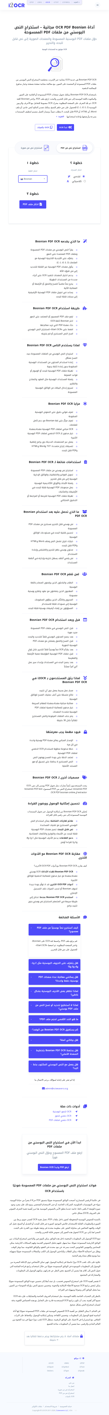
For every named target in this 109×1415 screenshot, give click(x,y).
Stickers (50, 1370)
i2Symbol (65, 1367)
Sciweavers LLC (62, 1410)
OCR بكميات (43, 127)
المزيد (61, 116)
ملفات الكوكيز (37, 1406)
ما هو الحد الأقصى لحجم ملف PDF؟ (54, 1019)
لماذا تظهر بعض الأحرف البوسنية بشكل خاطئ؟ (54, 993)
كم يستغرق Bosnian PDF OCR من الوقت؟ (54, 1029)
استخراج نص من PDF (66, 1393)
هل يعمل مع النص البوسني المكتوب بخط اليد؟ (54, 1066)
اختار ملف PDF (31, 204)
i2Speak (81, 1370)
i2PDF (32, 2)
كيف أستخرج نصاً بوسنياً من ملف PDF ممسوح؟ (54, 929)
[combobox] (32, 179)
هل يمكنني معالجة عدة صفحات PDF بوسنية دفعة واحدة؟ (54, 979)
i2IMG (39, 2)
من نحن (71, 1383)
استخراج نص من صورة (66, 1389)
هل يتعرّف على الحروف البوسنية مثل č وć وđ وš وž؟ (54, 965)
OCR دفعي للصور (63, 1116)
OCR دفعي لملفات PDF (60, 1120)
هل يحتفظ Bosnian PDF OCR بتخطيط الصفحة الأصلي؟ (54, 1052)
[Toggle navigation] (97, 5)
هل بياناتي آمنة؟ (54, 1040)
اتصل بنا (71, 1386)
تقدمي (76, 176)
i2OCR (47, 2)
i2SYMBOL (66, 2)
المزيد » (77, 2)
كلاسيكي (76, 181)
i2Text (82, 1367)
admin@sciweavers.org (56, 1088)
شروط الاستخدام (51, 1406)
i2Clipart (50, 1367)
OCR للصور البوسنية (62, 1112)
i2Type (66, 1370)
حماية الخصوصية (66, 1406)
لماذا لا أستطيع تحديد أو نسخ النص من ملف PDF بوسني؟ (54, 1007)
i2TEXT (56, 2)
